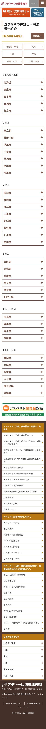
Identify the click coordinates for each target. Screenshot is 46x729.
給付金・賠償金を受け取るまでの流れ (20, 491)
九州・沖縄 (34, 61)
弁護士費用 (8, 497)
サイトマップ (23, 707)
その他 (6, 628)
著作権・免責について (14, 703)
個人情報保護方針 (33, 703)
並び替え (37, 35)
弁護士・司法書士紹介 (13, 534)
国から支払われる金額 (13, 467)
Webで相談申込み (12, 540)
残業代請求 (8, 598)
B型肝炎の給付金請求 (13, 610)
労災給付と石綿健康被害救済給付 (18, 473)
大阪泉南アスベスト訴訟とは (16, 479)
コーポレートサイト (12, 552)
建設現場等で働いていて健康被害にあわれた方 (22, 451)
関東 (34, 46)
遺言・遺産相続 (10, 616)
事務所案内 (8, 528)
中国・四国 (12, 61)
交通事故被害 (9, 580)
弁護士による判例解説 (13, 485)
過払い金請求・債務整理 (14, 574)
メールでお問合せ (11, 546)
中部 (12, 54)
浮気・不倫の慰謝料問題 (14, 586)
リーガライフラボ (11, 558)
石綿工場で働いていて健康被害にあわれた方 (22, 460)
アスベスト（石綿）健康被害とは (18, 435)
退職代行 (7, 604)
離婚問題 (7, 592)
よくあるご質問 (10, 503)
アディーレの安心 (11, 522)
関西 (34, 54)
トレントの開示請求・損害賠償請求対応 (21, 622)
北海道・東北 (12, 46)
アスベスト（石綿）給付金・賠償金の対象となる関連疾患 (22, 442)
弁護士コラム (9, 509)
